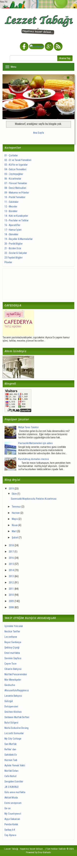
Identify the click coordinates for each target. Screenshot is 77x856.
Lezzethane (10, 636)
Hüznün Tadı (10, 760)
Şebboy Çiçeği (12, 647)
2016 (11, 557)
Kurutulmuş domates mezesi (33, 459)
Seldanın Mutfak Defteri (16, 717)
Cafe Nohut (10, 776)
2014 (11, 570)
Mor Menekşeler (12, 679)
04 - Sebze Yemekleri (15, 169)
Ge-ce (7, 808)
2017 (11, 551)
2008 (11, 607)
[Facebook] (24, 47)
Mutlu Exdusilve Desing (16, 728)
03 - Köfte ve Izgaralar (16, 164)
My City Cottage (12, 738)
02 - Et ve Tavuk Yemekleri (17, 160)
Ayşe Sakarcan (12, 819)
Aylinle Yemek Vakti (14, 765)
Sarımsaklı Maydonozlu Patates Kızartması (33, 498)
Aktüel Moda (11, 797)
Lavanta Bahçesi (13, 695)
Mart (14, 531)
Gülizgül (8, 701)
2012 (11, 582)
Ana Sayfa (38, 132)
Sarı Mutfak (10, 744)
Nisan (15, 525)
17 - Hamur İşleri (12, 229)
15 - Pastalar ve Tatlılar (16, 220)
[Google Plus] (49, 47)
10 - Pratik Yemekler (14, 197)
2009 (11, 601)
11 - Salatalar (11, 201)
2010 (11, 594)
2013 (11, 576)
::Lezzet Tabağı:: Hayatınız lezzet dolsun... (24, 848)
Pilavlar (8, 262)
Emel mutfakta (12, 653)
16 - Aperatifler (12, 225)
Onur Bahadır (44, 852)
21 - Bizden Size (12, 248)
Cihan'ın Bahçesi (12, 669)
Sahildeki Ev (10, 754)
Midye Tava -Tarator (28, 427)
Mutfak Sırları (11, 770)
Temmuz (16, 506)
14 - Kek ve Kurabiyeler (16, 215)
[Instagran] (36, 47)
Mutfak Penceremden (15, 674)
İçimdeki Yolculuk (13, 626)
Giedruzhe (9, 685)
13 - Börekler (11, 211)
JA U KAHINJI (11, 786)
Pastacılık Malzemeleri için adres (35, 443)
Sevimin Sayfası (12, 658)
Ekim (14, 493)
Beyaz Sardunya (12, 642)
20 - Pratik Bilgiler (13, 243)
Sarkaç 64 (9, 829)
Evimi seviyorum (12, 803)
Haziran (16, 512)
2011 (11, 588)
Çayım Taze (10, 663)
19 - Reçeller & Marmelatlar (18, 239)
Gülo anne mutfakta (14, 792)
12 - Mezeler (10, 206)
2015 (11, 564)
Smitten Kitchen (13, 711)
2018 (11, 545)
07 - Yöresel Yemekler (15, 183)
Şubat (15, 537)
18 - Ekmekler (11, 234)
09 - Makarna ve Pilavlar (16, 192)
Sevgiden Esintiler (13, 781)
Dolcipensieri (11, 706)
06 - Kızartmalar (12, 178)
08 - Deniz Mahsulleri (15, 188)
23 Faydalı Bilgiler (13, 257)
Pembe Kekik (11, 824)
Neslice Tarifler (12, 631)
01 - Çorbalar (11, 155)
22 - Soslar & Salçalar (15, 253)
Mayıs (15, 519)
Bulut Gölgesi (11, 722)
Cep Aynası (10, 835)
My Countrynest (12, 813)
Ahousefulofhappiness (16, 690)
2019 (11, 488)
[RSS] (58, 47)
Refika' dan (10, 749)
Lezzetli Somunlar (14, 733)
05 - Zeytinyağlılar (13, 174)
